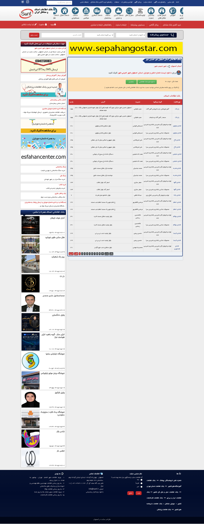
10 (102, 254)
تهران (40, 477)
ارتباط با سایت (121, 25)
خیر (138, 487)
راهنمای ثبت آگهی (160, 2)
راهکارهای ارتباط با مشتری (101, 25)
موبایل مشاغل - (168, 504)
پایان (111, 254)
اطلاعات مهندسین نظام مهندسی (41, 483)
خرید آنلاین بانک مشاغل (172, 25)
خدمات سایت (147, 2)
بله (138, 480)
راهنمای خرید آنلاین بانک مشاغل (101, 2)
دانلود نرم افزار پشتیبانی (94, 492)
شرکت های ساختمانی (47, 486)
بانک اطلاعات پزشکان (164, 510)
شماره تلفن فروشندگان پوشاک (170, 480)
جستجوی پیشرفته (138, 25)
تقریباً (137, 483)
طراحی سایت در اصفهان (102, 519)
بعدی (106, 254)
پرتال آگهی (137, 2)
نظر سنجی (171, 2)
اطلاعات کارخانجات (46, 495)
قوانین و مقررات (126, 2)
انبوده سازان (60, 486)
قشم (45, 477)
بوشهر (34, 477)
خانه (177, 2)
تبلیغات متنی (84, 2)
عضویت (41, 24)
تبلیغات (116, 2)
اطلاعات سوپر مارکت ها (50, 492)
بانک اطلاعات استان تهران (155, 486)
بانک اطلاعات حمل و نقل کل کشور (165, 492)
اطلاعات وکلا (48, 489)
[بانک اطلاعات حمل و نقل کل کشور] (150, 492)
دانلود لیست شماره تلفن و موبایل (145, 73)
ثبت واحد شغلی (28, 24)
